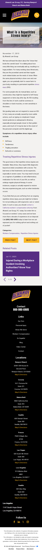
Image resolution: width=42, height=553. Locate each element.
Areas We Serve (21, 330)
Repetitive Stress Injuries (29, 233)
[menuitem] (11, 549)
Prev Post (10, 240)
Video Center (21, 347)
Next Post (31, 240)
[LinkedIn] (19, 522)
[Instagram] (28, 522)
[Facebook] (14, 522)
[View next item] (15, 279)
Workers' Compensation (21, 334)
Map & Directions (21, 375)
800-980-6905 (21, 310)
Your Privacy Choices (28, 546)
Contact (21, 351)
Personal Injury (21, 325)
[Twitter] (23, 522)
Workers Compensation (11, 233)
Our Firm (21, 321)
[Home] (20, 15)
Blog (21, 342)
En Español (21, 338)
